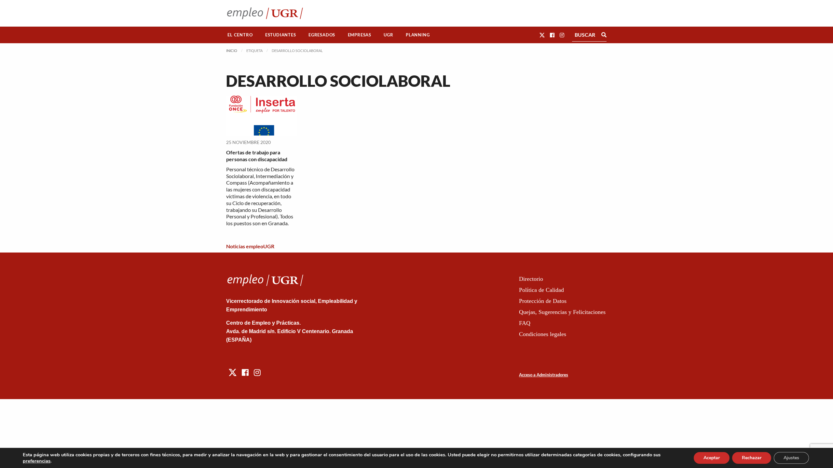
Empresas (359, 34)
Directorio (531, 279)
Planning (418, 34)
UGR (388, 34)
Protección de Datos (543, 301)
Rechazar (751, 458)
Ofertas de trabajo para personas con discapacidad (256, 155)
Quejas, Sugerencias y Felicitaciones (562, 312)
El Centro (240, 34)
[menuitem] (240, 35)
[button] (542, 35)
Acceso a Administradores (543, 374)
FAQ (524, 323)
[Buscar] (604, 34)
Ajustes (791, 458)
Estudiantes (280, 34)
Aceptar (711, 458)
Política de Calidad (541, 290)
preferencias (36, 461)
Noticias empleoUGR (250, 246)
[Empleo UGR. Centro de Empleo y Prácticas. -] (265, 13)
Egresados (321, 34)
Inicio (231, 50)
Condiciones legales (542, 334)
